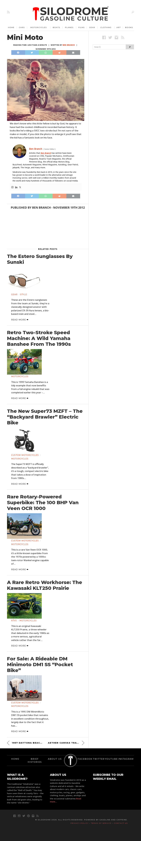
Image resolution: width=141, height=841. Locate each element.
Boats (56, 27)
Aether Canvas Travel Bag (66, 742)
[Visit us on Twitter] (23, 816)
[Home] (71, 13)
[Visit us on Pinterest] (28, 816)
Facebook (85, 759)
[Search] (133, 12)
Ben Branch (69, 45)
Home (11, 27)
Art (118, 27)
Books (129, 27)
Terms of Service (101, 823)
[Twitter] (20, 187)
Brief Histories (35, 760)
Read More (19, 319)
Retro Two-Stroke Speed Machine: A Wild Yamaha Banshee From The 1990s (39, 338)
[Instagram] (12, 187)
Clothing (106, 27)
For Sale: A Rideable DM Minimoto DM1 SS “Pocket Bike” (40, 664)
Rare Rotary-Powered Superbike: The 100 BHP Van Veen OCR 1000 (43, 502)
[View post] (24, 280)
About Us (55, 759)
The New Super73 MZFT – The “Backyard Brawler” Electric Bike (45, 417)
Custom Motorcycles (25, 455)
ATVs (14, 620)
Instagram (126, 759)
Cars (22, 27)
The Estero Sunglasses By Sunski (40, 259)
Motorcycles (38, 27)
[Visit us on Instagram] (116, 37)
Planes (69, 27)
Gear (92, 27)
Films (81, 27)
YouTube (111, 759)
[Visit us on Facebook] (104, 37)
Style (23, 294)
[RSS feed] (8, 12)
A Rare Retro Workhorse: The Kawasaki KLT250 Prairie (44, 585)
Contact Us (121, 823)
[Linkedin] (16, 187)
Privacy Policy (79, 823)
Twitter (99, 759)
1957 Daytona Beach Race (27, 742)
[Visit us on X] (110, 37)
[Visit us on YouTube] (19, 816)
